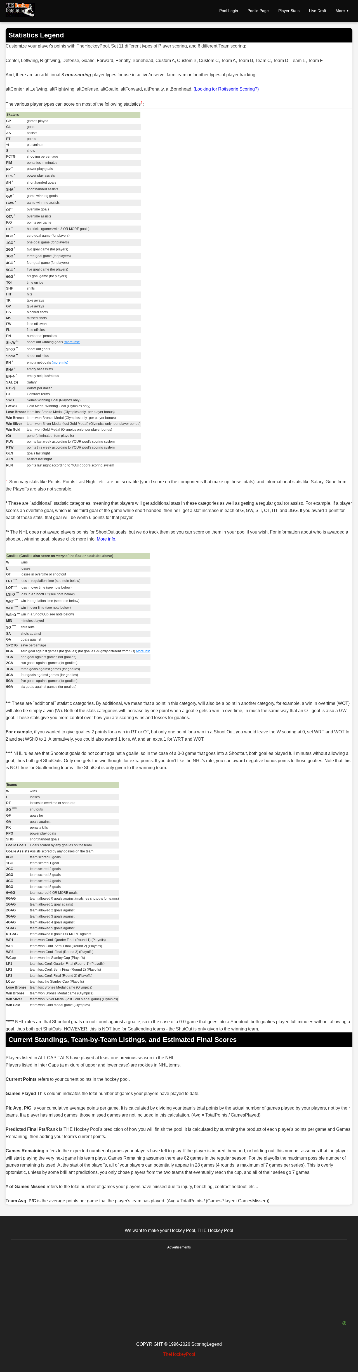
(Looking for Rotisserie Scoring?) (226, 89)
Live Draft (317, 10)
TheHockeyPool (179, 1354)
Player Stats (289, 10)
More (340, 10)
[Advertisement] (179, 1285)
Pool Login (228, 10)
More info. (106, 539)
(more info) (72, 342)
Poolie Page (258, 10)
